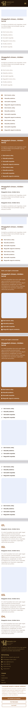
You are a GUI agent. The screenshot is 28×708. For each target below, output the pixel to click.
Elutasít (14, 705)
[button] (25, 3)
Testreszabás (14, 702)
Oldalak (3, 673)
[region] (14, 696)
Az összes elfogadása (14, 698)
